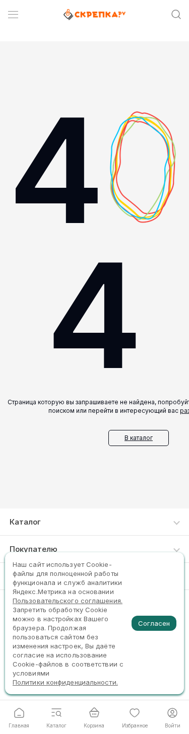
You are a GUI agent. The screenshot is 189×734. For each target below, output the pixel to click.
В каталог (138, 438)
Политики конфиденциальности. (65, 682)
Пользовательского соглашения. (67, 601)
